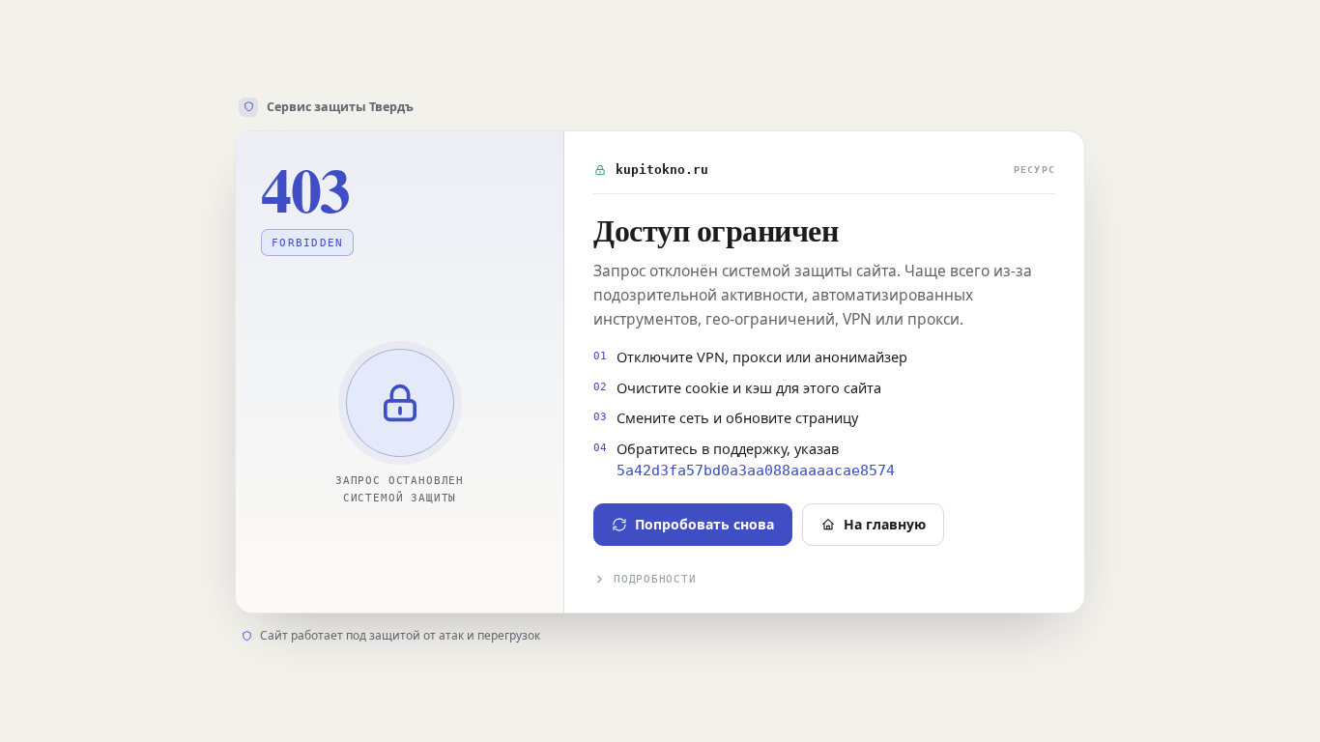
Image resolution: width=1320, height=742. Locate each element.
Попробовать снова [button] (704, 524)
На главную (885, 524)
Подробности (655, 579)
